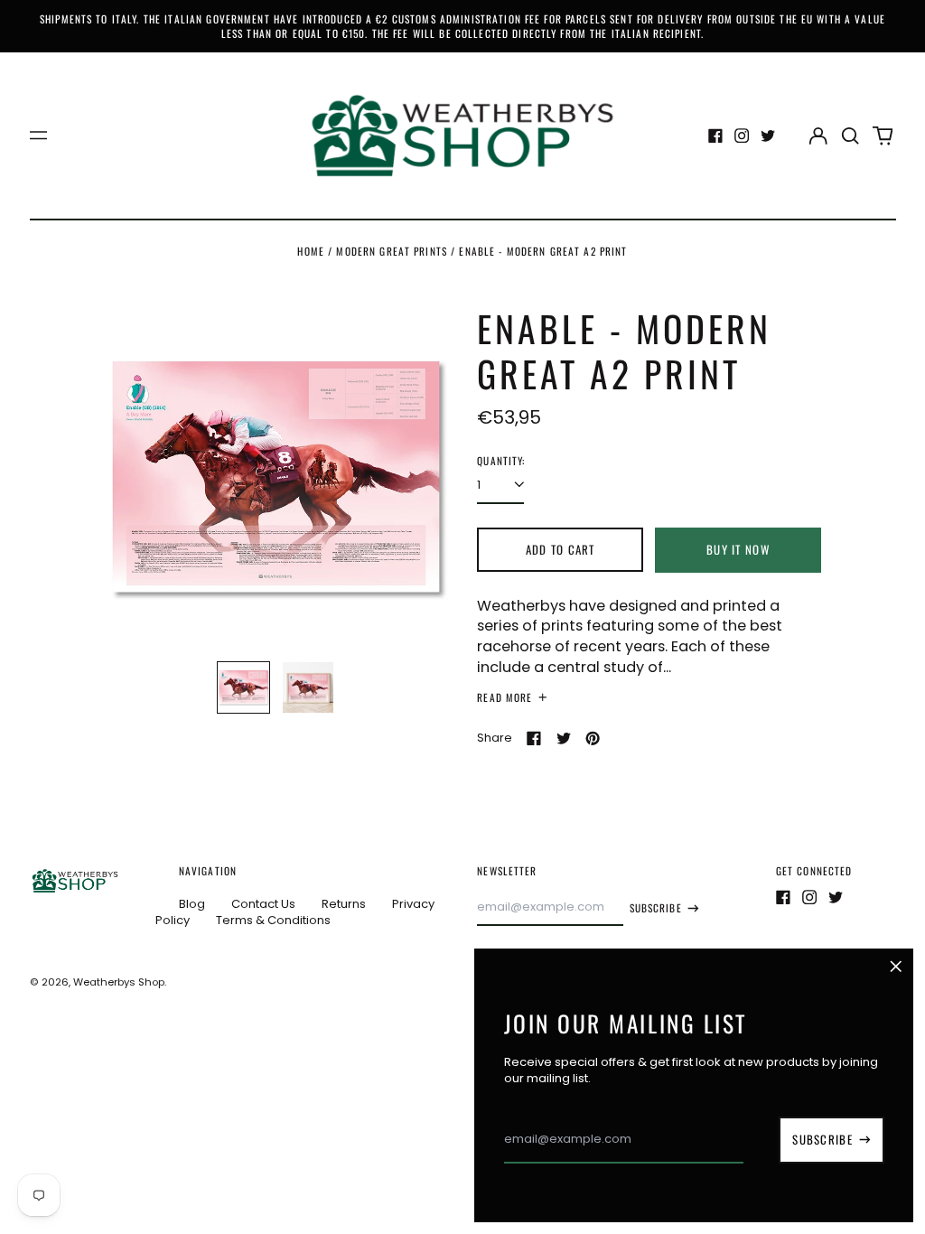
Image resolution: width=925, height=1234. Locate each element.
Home (310, 250)
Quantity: (501, 460)
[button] (850, 135)
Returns (344, 903)
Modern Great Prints (391, 250)
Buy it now (738, 549)
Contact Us (263, 903)
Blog (192, 903)
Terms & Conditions (273, 920)
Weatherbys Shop (118, 982)
